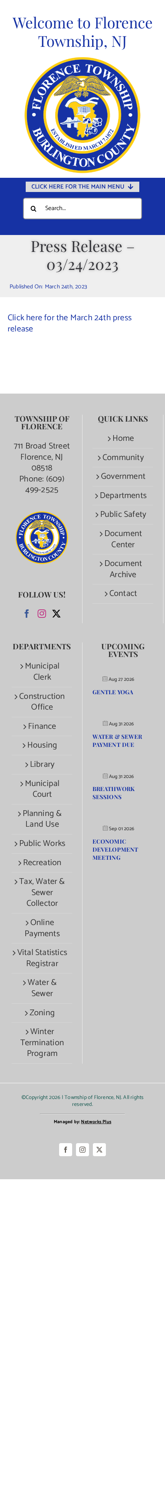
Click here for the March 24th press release (70, 323)
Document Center (123, 539)
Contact (123, 593)
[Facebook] (27, 613)
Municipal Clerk (42, 672)
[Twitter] (56, 613)
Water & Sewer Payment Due (117, 740)
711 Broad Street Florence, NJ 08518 (42, 457)
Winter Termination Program (42, 1042)
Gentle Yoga (112, 692)
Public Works (42, 843)
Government (123, 476)
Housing (42, 745)
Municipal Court (42, 789)
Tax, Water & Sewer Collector (42, 892)
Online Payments (42, 928)
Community (123, 457)
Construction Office (42, 702)
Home (123, 438)
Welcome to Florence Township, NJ (83, 31)
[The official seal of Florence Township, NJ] (82, 61)
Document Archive (123, 569)
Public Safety (123, 514)
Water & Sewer (42, 988)
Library (42, 764)
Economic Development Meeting (115, 849)
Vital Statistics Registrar (42, 958)
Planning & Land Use (42, 819)
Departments (123, 495)
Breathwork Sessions (113, 793)
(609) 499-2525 (44, 484)
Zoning (42, 1013)
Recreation (42, 863)
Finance (42, 726)
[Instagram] (42, 613)
